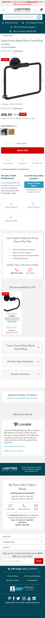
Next (42, 80)
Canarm (6, 44)
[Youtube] (29, 598)
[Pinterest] (9, 598)
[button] (8, 162)
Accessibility (32, 580)
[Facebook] (14, 598)
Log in (3, 183)
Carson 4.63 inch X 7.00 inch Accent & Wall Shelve (11, 320)
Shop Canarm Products (13, 451)
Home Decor (8, 35)
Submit (38, 561)
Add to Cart (22, 150)
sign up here (16, 185)
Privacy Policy (12, 576)
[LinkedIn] (34, 598)
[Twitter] (18, 598)
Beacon (38, 192)
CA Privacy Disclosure (32, 576)
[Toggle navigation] (3, 10)
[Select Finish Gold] (11, 132)
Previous (3, 80)
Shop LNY (7, 536)
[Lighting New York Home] (22, 10)
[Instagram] (24, 598)
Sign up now (32, 2)
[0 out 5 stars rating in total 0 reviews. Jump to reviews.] (12, 327)
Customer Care (8, 542)
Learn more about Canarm (14, 446)
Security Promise (12, 580)
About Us (6, 547)
